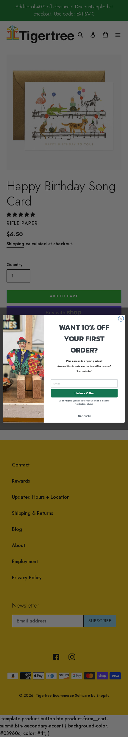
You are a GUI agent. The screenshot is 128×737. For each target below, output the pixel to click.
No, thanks (84, 416)
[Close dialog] (121, 318)
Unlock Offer (84, 393)
